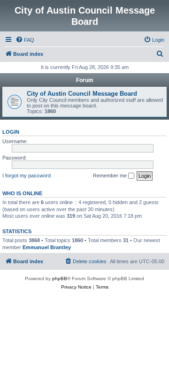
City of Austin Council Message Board (82, 93)
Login (10, 132)
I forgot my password (26, 175)
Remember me (110, 175)
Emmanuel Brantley (47, 247)
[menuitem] (24, 40)
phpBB (59, 278)
